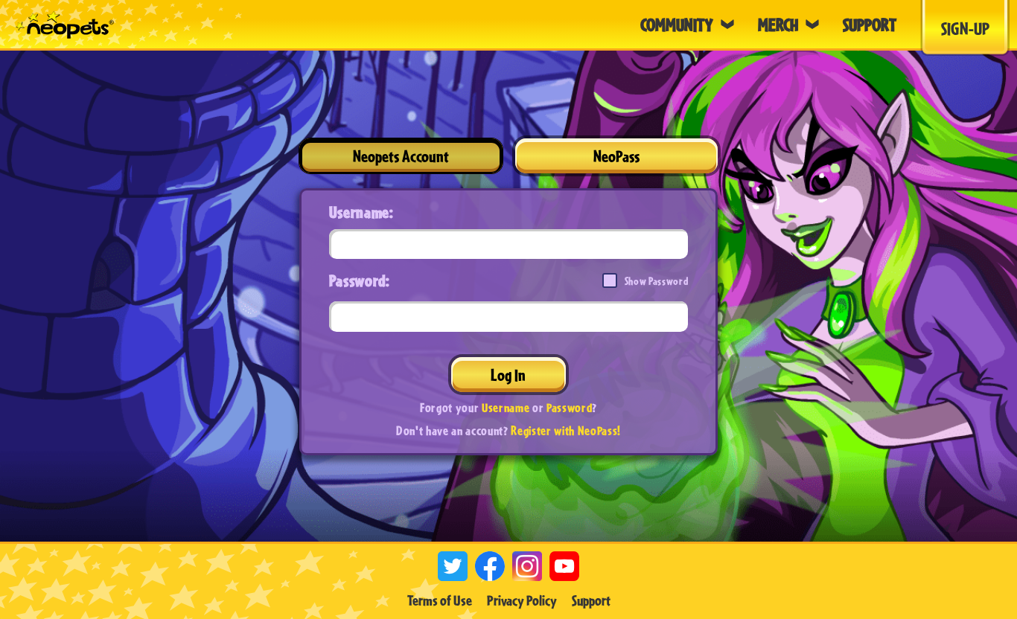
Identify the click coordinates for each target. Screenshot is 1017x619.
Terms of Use (439, 600)
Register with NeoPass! (566, 430)
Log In (508, 375)
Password (569, 407)
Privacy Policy (522, 600)
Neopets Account (401, 156)
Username (505, 407)
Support (591, 600)
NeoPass (616, 156)
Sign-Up (965, 28)
